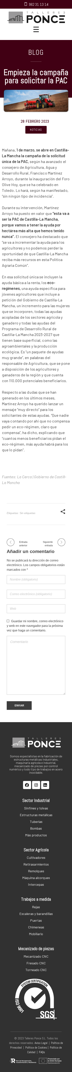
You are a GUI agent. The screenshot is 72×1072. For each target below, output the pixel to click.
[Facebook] (27, 785)
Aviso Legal (41, 1043)
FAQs (42, 1052)
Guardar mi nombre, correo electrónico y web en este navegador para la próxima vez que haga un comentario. (35, 626)
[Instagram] (36, 785)
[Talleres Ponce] (36, 17)
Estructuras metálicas (36, 815)
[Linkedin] (45, 785)
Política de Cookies (36, 1047)
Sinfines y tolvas (36, 808)
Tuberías (36, 821)
